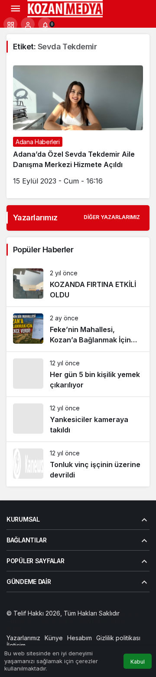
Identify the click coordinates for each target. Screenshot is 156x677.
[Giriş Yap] (28, 24)
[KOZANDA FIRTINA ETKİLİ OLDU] (78, 284)
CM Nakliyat (92, 621)
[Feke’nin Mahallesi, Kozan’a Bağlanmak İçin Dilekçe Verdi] (78, 329)
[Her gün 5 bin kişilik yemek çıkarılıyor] (78, 374)
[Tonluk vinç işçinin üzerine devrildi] (78, 464)
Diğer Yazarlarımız (112, 217)
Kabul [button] (137, 661)
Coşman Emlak (53, 621)
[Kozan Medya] (65, 7)
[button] (10, 24)
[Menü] (15, 8)
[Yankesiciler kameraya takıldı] (78, 419)
